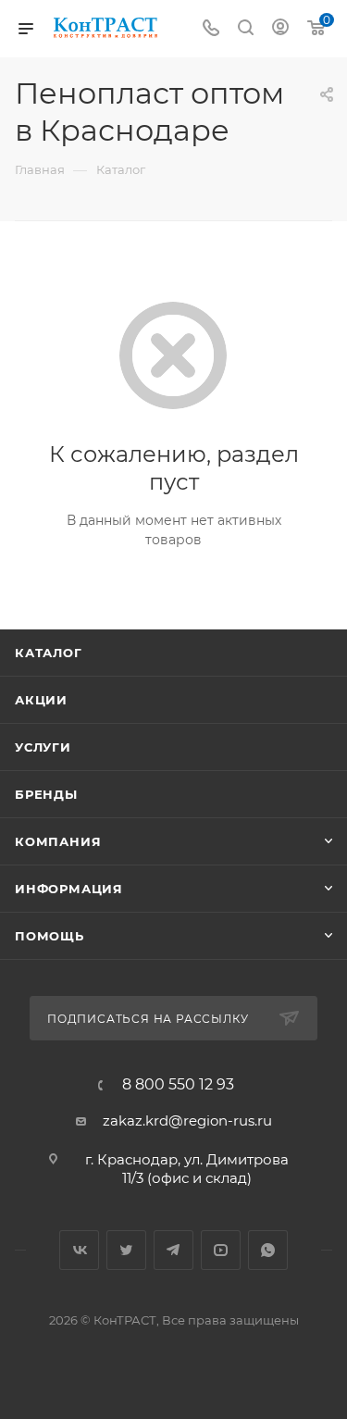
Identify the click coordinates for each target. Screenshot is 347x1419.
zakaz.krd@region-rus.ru (187, 1120)
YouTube (221, 1250)
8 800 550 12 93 (178, 1084)
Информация (69, 888)
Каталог (48, 652)
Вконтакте (79, 1250)
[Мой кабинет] (280, 29)
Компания (58, 841)
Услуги (43, 747)
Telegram (173, 1250)
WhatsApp (268, 1250)
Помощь (49, 935)
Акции (41, 699)
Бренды (46, 794)
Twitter (126, 1250)
